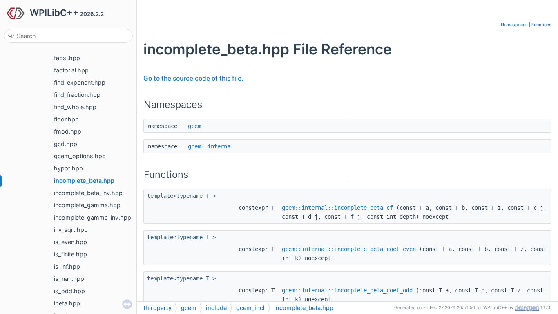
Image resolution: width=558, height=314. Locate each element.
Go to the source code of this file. (193, 78)
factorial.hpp (71, 70)
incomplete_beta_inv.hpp (88, 192)
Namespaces (514, 24)
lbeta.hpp (67, 303)
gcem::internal (211, 146)
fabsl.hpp (67, 57)
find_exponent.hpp (79, 82)
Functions (541, 24)
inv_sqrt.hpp (71, 229)
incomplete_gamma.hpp (87, 205)
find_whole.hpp (75, 106)
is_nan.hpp (69, 278)
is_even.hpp (70, 241)
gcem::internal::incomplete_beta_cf (337, 207)
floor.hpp (66, 119)
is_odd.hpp (69, 290)
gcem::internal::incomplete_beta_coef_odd (347, 290)
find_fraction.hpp (77, 94)
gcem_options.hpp (80, 156)
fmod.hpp (67, 131)
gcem (194, 126)
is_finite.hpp (70, 254)
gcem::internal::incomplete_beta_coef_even (349, 249)
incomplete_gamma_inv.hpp (92, 217)
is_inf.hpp (67, 266)
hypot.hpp (68, 168)
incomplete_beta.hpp (84, 180)
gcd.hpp (65, 143)
